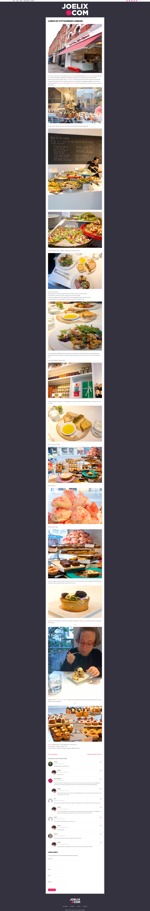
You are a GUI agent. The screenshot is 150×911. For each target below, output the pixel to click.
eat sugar (85, 620)
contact (32, 0)
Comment (50, 858)
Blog (14, 0)
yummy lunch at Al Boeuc (61, 699)
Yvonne (55, 762)
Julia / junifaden (57, 778)
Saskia (55, 817)
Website (49, 881)
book (17, 0)
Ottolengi (50, 744)
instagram (65, 906)
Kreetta (56, 834)
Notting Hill (89, 75)
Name (49, 869)
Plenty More (72, 83)
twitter (78, 906)
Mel (55, 798)
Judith (59, 770)
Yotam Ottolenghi (69, 79)
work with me (26, 0)
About (21, 0)
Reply (101, 762)
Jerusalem (61, 83)
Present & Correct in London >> (94, 754)
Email (49, 875)
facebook (72, 906)
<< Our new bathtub (52, 754)
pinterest (85, 906)
